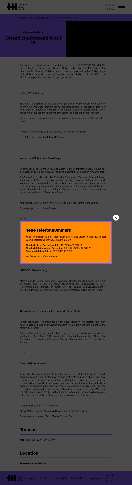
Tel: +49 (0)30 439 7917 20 (77, 248)
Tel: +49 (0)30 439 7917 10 (68, 245)
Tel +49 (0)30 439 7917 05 (58, 251)
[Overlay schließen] (116, 218)
